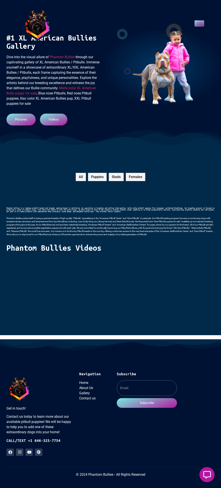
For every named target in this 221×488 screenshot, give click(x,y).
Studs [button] (116, 177)
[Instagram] (19, 452)
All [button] (81, 177)
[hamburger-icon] (199, 23)
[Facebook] (10, 452)
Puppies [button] (97, 177)
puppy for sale (26, 93)
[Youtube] (29, 452)
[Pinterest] (38, 452)
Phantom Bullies (62, 57)
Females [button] (135, 177)
